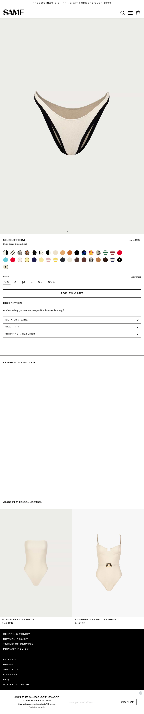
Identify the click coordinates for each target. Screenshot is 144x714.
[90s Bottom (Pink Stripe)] (48, 259)
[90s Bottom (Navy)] (34, 259)
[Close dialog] (140, 693)
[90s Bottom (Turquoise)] (5, 259)
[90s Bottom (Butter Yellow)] (41, 259)
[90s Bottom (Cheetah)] (105, 259)
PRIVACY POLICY (16, 649)
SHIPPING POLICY (16, 634)
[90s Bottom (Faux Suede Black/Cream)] (48, 252)
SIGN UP (127, 702)
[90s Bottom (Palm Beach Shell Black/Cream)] (19, 252)
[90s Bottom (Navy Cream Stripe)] (112, 259)
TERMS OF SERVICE (18, 644)
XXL (51, 282)
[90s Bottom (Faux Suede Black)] (62, 259)
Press (8, 664)
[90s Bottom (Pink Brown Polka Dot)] (19, 259)
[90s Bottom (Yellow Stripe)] (55, 259)
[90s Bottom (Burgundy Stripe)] (112, 252)
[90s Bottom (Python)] (98, 252)
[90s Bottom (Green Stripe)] (105, 252)
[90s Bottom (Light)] (55, 252)
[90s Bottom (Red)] (12, 259)
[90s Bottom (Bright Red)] (119, 252)
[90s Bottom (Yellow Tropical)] (91, 252)
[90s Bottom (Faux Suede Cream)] (69, 259)
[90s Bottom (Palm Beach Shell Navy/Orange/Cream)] (27, 252)
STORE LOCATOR (16, 684)
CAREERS (10, 674)
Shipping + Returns (20, 334)
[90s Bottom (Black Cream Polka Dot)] (119, 259)
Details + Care (16, 320)
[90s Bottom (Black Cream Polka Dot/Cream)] (34, 252)
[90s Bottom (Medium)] (62, 252)
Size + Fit (12, 327)
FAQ (6, 679)
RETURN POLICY (15, 639)
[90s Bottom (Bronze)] (69, 252)
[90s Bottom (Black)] (76, 252)
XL (40, 282)
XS (6, 282)
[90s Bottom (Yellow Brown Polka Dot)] (27, 259)
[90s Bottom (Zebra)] (91, 259)
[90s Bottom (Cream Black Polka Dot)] (5, 267)
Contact (10, 659)
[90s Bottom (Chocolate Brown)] (84, 259)
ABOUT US (11, 670)
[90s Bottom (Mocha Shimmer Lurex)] (98, 259)
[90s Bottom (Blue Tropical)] (84, 252)
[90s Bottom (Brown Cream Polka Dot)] (76, 259)
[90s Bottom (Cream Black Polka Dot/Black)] (41, 252)
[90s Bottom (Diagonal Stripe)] (12, 252)
